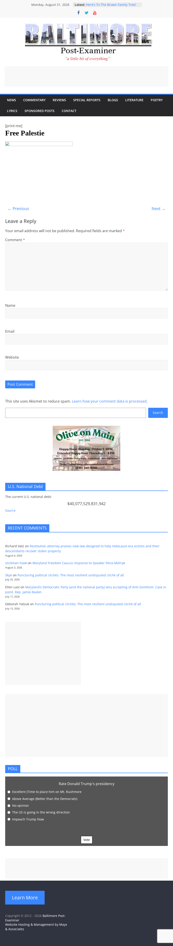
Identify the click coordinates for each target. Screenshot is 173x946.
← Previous (18, 208)
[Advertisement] (86, 76)
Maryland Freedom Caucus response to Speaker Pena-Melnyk (78, 563)
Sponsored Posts (40, 111)
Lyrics (12, 111)
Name (10, 305)
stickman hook (16, 563)
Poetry (157, 100)
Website (12, 357)
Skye (8, 575)
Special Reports (86, 100)
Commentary (34, 100)
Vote (86, 840)
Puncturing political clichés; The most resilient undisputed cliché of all (71, 575)
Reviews (59, 100)
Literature (134, 100)
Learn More (25, 897)
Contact (69, 111)
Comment (15, 239)
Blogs (113, 100)
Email (9, 331)
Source (10, 510)
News (11, 100)
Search (158, 412)
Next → (159, 208)
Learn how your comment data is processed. (110, 401)
